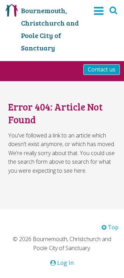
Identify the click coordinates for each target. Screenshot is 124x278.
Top (112, 227)
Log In (65, 263)
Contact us (101, 69)
